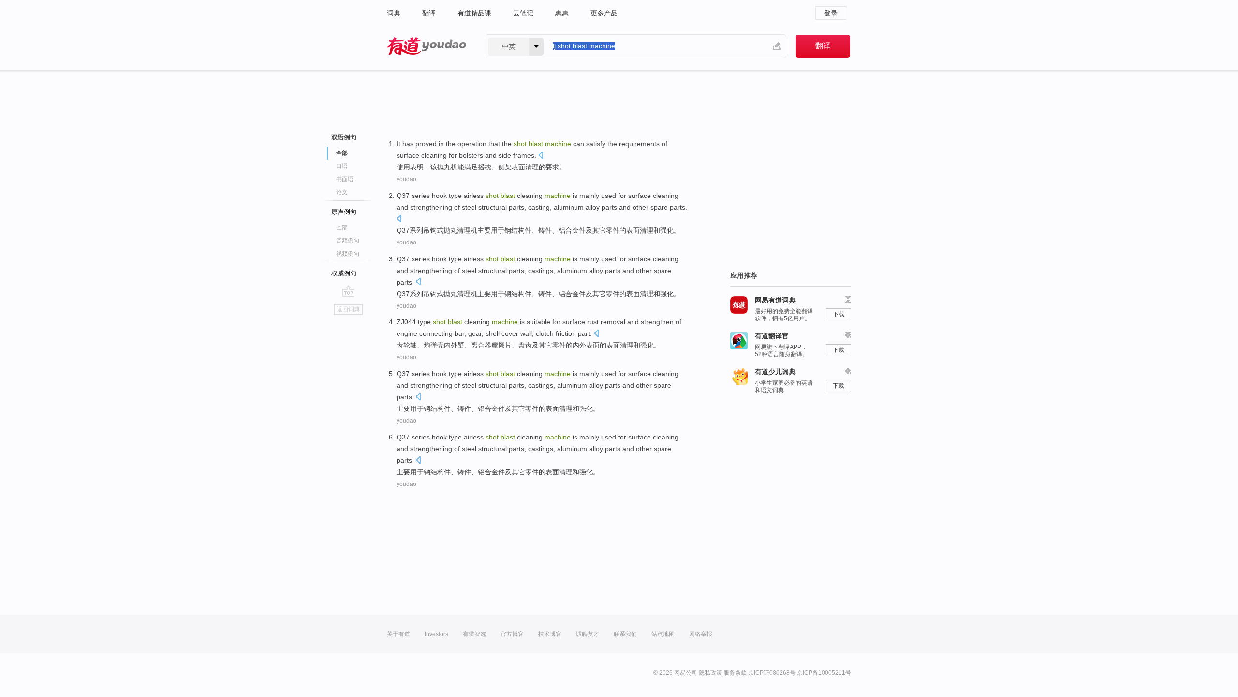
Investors (436, 634)
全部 (342, 227)
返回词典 (348, 309)
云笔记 (523, 13)
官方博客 (512, 634)
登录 (831, 13)
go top (348, 291)
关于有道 (398, 634)
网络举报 (700, 634)
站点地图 (663, 634)
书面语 (345, 179)
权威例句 (343, 273)
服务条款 (735, 672)
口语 (342, 166)
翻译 (429, 13)
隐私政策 (710, 672)
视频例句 (347, 253)
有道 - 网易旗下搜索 (426, 46)
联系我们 (625, 634)
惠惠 (562, 13)
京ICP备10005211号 (824, 672)
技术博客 (549, 634)
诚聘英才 (587, 634)
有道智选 (474, 634)
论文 (342, 192)
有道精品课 (474, 13)
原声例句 (343, 211)
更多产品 (604, 13)
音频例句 (347, 240)
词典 (393, 13)
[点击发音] (540, 156)
